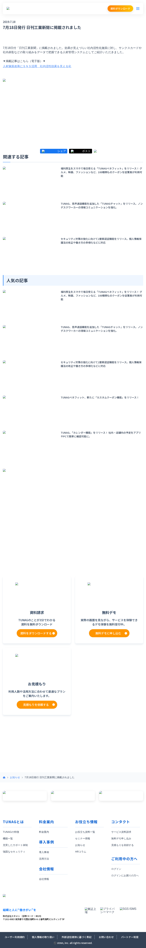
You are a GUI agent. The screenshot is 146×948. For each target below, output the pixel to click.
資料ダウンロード (120, 8)
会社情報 (44, 879)
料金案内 (44, 831)
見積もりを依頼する (122, 845)
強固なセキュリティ (14, 851)
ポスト (86, 151)
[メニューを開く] (138, 8)
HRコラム (80, 851)
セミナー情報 (82, 838)
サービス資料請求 (121, 831)
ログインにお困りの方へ (125, 875)
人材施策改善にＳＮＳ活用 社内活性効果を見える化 (37, 66)
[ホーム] (4, 777)
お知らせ (15, 777)
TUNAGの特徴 (11, 831)
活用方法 (44, 858)
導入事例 (44, 852)
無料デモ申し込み (121, 838)
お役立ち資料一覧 (85, 831)
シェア (61, 151)
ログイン (116, 868)
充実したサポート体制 (15, 845)
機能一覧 (8, 838)
